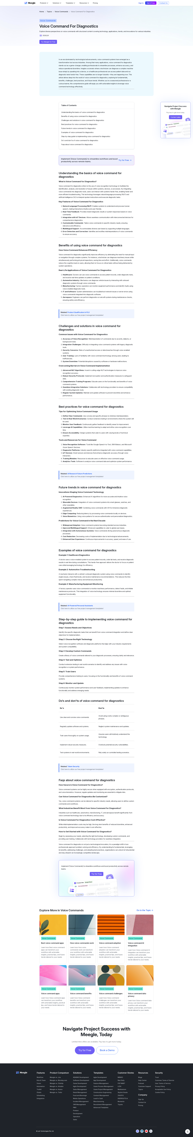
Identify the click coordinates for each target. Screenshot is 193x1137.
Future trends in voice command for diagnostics (78, 128)
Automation (41, 1086)
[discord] (137, 1132)
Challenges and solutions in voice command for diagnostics (82, 120)
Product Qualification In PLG (78, 312)
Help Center (142, 1080)
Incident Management (81, 1101)
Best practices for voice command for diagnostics (79, 124)
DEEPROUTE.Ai (123, 1098)
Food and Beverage (80, 1095)
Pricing (95, 3)
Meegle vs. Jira (55, 1077)
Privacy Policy (160, 1086)
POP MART (121, 1083)
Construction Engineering (102, 1092)
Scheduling (41, 1095)
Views (39, 1083)
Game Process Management (103, 1086)
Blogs (140, 1077)
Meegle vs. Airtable (56, 1086)
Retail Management (80, 1092)
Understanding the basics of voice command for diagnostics (83, 112)
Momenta (121, 1101)
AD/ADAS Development (81, 1077)
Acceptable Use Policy (163, 1089)
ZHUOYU (121, 1095)
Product (76, 1110)
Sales (75, 1119)
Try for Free (96, 874)
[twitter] (150, 1132)
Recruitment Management (102, 1104)
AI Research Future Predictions (79, 474)
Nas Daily (121, 1080)
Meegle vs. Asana (56, 1089)
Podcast (141, 1083)
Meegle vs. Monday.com (58, 1080)
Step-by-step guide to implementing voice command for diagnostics (85, 136)
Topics (49, 12)
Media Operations (79, 1098)
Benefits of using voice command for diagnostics (79, 116)
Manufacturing (98, 1101)
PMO (74, 1107)
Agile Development (79, 1086)
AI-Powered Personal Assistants (80, 606)
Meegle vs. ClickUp (56, 1083)
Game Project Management (103, 1089)
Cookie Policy (160, 1092)
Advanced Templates (100, 1107)
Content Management (101, 1095)
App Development (99, 1080)
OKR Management (79, 1104)
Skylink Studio (123, 1092)
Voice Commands (61, 12)
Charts (39, 1092)
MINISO (120, 1077)
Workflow (40, 1077)
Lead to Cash (98, 1098)
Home (41, 12)
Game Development (80, 1083)
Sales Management (80, 1089)
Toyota (120, 1104)
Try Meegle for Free (48, 42)
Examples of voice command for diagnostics (77, 132)
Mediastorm (122, 1089)
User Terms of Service (163, 1083)
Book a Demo (107, 1050)
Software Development (81, 1080)
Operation (76, 1116)
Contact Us (163, 3)
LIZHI (119, 1086)
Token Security (73, 766)
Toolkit (39, 1089)
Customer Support (144, 1086)
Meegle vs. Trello (56, 1092)
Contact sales (176, 117)
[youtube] (146, 1132)
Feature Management (101, 1083)
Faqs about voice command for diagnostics (77, 144)
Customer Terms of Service (164, 1080)
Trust (157, 1077)
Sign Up (141, 1099)
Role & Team (41, 1080)
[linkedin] (142, 1132)
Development (77, 1113)
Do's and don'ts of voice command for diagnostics (79, 140)
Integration (40, 1098)
